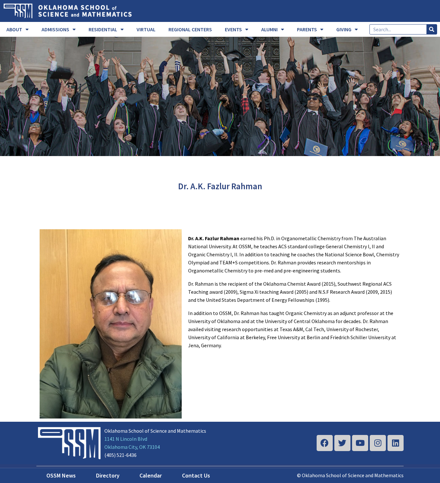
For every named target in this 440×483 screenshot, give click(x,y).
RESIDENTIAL (103, 29)
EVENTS (233, 29)
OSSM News (61, 475)
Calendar (150, 475)
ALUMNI (269, 29)
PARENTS (307, 29)
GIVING (343, 29)
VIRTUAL (146, 29)
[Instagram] (378, 443)
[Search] (431, 29)
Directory (108, 475)
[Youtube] (360, 443)
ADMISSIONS (55, 29)
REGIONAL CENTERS (190, 29)
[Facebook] (325, 443)
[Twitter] (342, 443)
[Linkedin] (395, 443)
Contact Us (196, 475)
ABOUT (14, 29)
